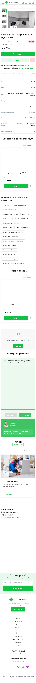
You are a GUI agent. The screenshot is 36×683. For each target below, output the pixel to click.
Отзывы (18, 645)
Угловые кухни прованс (9, 245)
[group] (21, 20)
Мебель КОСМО (8, 509)
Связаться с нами (18, 609)
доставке (25, 68)
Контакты (18, 627)
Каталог (18, 618)
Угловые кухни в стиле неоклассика (13, 241)
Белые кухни (6, 205)
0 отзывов (15, 41)
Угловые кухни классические (11, 236)
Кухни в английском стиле (10, 214)
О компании (18, 621)
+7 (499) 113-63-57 (7, 515)
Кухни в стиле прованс (9, 210)
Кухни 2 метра (26, 214)
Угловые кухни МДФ (9, 254)
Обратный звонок (18, 588)
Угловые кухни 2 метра (9, 250)
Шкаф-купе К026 (9, 305)
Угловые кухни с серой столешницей (13, 263)
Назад (11, 415)
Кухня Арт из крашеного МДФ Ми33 (15, 173)
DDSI (25, 681)
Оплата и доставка (18, 639)
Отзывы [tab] (22, 74)
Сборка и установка (10, 481)
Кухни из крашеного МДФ (21, 219)
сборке (31, 68)
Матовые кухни (7, 227)
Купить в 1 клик (15, 60)
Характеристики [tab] (7, 74)
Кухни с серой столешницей (11, 223)
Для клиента (18, 636)
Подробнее (18, 346)
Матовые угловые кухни (10, 259)
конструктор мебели (23, 65)
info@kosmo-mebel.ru (18, 658)
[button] (11, 27)
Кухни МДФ (6, 219)
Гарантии (18, 642)
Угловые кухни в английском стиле (13, 232)
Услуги (18, 624)
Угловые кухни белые (22, 227)
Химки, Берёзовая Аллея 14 (9, 512)
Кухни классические (20, 205)
